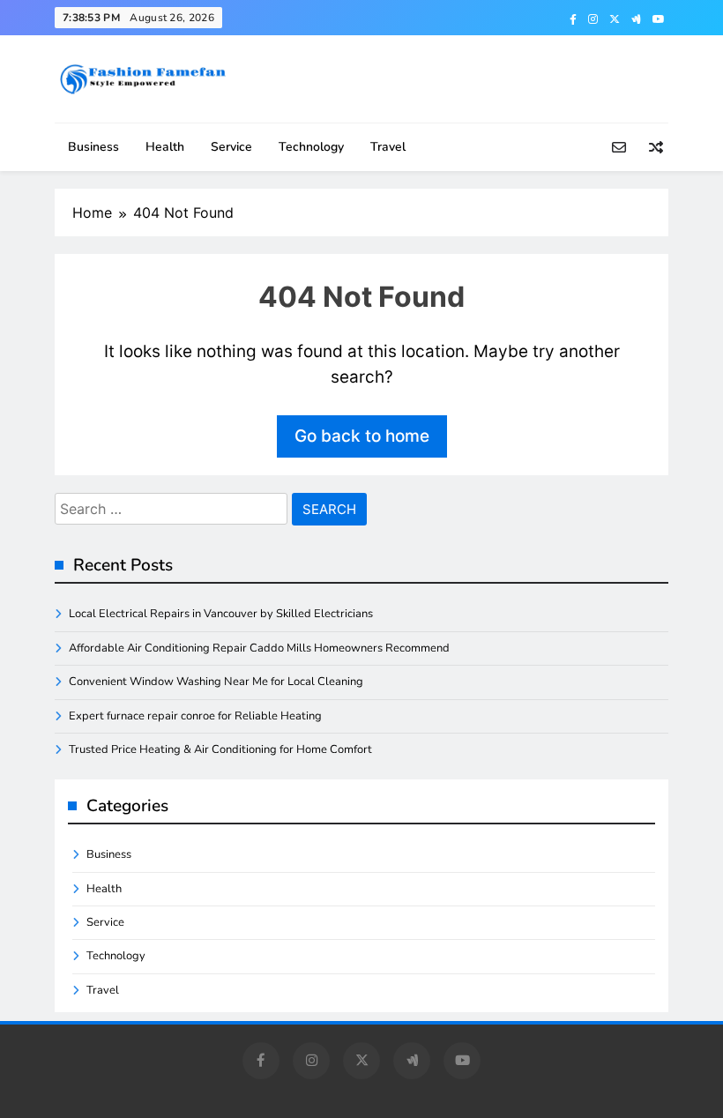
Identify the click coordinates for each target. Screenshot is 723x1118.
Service (231, 146)
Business (93, 146)
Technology (311, 146)
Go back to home (361, 436)
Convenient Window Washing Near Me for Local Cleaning (216, 681)
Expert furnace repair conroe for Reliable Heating (195, 716)
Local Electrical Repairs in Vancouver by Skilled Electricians (221, 614)
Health (164, 146)
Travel (388, 146)
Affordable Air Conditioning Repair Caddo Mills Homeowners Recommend (259, 648)
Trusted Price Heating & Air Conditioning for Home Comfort (220, 749)
